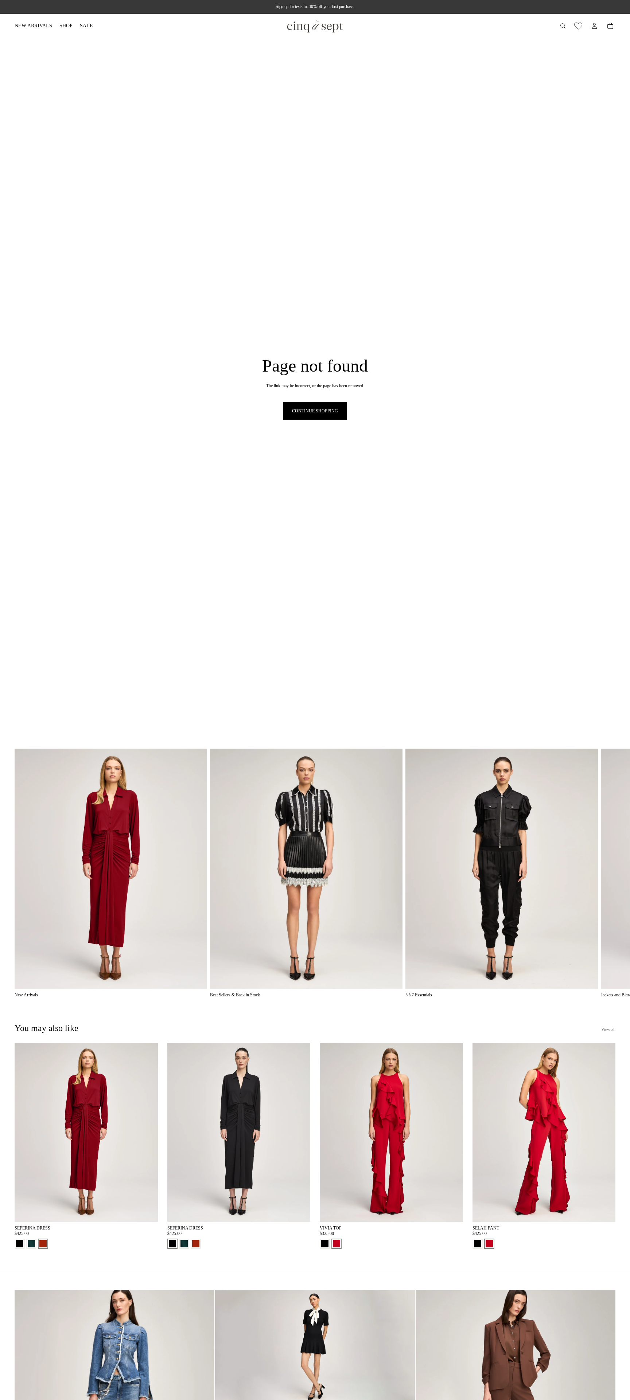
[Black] (20, 1244)
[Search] (563, 26)
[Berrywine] (43, 1244)
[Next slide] (607, 873)
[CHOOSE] (146, 1210)
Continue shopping (315, 410)
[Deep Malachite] (31, 1244)
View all (608, 1029)
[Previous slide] (25, 1133)
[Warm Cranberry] (336, 1244)
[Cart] (610, 26)
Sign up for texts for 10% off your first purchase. (315, 6)
